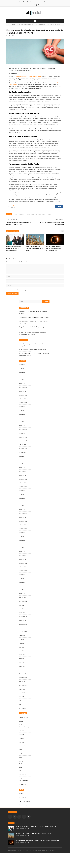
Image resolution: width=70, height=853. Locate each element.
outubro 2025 (22, 399)
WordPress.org (23, 805)
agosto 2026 (22, 364)
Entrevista (21, 738)
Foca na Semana (23, 780)
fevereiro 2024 (23, 471)
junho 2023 (22, 498)
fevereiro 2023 (23, 513)
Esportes (21, 742)
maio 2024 (21, 460)
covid (28, 214)
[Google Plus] (19, 817)
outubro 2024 (22, 445)
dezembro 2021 (23, 559)
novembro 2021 (23, 563)
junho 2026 (22, 372)
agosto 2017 (22, 689)
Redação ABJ (22, 784)
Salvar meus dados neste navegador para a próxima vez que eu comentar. (29, 290)
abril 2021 (21, 590)
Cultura (21, 721)
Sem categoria (23, 775)
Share (59, 206)
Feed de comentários (24, 801)
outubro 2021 (22, 567)
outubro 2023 (22, 483)
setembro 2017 (23, 685)
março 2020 (22, 613)
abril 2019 (21, 651)
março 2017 (22, 704)
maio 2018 (21, 658)
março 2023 (22, 509)
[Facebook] (10, 817)
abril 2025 (21, 422)
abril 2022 (21, 548)
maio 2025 (21, 418)
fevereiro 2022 (23, 555)
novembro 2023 (23, 479)
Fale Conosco (47, 2)
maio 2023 (21, 502)
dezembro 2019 (23, 620)
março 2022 (22, 551)
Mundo (21, 757)
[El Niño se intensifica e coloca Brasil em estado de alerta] (11, 835)
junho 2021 (22, 582)
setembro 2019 (23, 632)
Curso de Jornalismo (31, 2)
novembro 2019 (23, 624)
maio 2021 (21, 586)
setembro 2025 (23, 402)
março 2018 (22, 666)
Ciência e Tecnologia (24, 727)
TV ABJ (20, 778)
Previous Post (12, 220)
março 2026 (22, 383)
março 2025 (22, 425)
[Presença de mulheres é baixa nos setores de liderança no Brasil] (11, 828)
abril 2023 (21, 506)
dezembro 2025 (23, 391)
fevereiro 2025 (23, 429)
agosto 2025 (22, 406)
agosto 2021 (22, 574)
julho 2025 (21, 410)
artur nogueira (19, 214)
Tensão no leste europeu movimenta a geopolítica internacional (18, 223)
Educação (21, 734)
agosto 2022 (22, 532)
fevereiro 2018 (23, 670)
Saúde (13, 36)
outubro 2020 (22, 597)
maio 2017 (21, 697)
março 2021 (22, 593)
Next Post (58, 220)
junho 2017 (22, 693)
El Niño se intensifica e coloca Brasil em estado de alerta (34, 248)
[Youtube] (36, 5)
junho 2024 (22, 456)
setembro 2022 (23, 529)
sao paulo (42, 214)
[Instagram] (38, 5)
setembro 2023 (23, 487)
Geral (13, 24)
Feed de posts (22, 797)
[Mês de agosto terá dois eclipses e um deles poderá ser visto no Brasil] (11, 842)
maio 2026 (21, 376)
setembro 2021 (23, 571)
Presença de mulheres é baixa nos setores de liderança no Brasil (13, 248)
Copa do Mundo (23, 717)
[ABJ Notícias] (35, 12)
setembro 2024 (23, 448)
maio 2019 (21, 647)
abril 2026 (21, 380)
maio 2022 (21, 544)
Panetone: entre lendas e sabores (37, 349)
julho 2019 (21, 639)
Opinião (21, 761)
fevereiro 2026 (23, 387)
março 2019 (22, 655)
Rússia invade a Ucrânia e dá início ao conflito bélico (52, 223)
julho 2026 (21, 368)
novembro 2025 (23, 395)
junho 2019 (22, 643)
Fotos (24, 2)
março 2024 (22, 467)
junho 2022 (22, 540)
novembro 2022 (23, 521)
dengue (34, 214)
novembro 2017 (23, 677)
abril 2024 (21, 464)
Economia (21, 731)
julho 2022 (21, 536)
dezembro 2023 (23, 475)
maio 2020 (21, 605)
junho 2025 (22, 414)
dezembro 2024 (23, 437)
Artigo (20, 763)
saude (49, 214)
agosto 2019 (22, 635)
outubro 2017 (22, 681)
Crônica (21, 771)
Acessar (21, 793)
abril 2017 (21, 700)
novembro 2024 (23, 441)
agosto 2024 (22, 452)
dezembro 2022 (23, 517)
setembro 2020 (23, 601)
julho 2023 (21, 494)
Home (20, 2)
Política (21, 750)
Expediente (40, 2)
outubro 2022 (22, 525)
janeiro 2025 (22, 433)
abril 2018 (21, 662)
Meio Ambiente (23, 746)
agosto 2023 (22, 490)
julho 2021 (21, 578)
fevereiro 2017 (23, 708)
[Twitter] (34, 5)
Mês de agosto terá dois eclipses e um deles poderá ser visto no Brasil (54, 248)
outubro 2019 (22, 628)
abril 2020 (21, 609)
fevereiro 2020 (23, 616)
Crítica (20, 767)
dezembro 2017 (23, 674)
